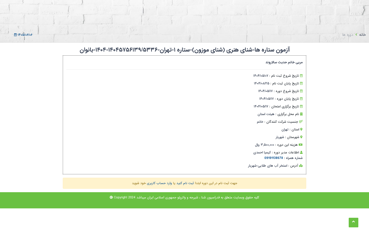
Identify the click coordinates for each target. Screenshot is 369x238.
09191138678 (273, 158)
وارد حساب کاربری (159, 183)
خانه (362, 35)
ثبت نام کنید (185, 183)
